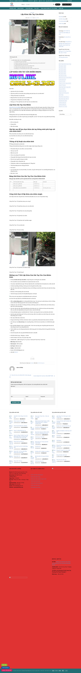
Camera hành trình (62, 79)
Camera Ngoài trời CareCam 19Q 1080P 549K (43, 375)
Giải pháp (32, 12)
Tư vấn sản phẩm (62, 21)
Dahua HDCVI (68, 83)
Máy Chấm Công (62, 98)
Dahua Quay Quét (62, 87)
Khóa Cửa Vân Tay (62, 91)
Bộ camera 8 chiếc (62, 73)
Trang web (43, 396)
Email (27, 396)
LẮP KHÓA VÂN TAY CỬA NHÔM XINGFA (21, 60)
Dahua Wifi (68, 87)
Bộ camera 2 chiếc (62, 67)
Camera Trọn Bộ (62, 81)
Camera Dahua (68, 77)
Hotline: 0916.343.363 (6, 670)
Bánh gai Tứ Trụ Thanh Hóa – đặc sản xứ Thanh (65, 52)
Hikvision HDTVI (62, 89)
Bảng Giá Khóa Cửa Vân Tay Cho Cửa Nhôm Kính (24, 65)
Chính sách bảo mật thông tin (37, 474)
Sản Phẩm (20, 8)
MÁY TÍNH (61, 94)
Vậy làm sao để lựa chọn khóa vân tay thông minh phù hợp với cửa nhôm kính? (30, 63)
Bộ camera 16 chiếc (62, 75)
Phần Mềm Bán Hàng (63, 100)
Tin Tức (36, 8)
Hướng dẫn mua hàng (35, 487)
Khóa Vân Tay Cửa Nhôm (15, 107)
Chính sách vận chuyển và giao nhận (38, 478)
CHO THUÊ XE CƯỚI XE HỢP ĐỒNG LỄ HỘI (64, 32)
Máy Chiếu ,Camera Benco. (64, 96)
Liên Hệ (61, 8)
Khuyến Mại (29, 8)
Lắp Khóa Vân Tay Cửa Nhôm (21, 61)
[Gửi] (54, 5)
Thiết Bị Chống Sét (62, 102)
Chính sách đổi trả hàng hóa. (37, 483)
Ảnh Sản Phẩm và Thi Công (49, 8)
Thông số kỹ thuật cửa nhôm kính (21, 64)
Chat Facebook (5, 667)
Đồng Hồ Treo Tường (63, 106)
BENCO (16, 352)
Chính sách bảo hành (35, 485)
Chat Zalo (4, 664)
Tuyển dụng (61, 23)
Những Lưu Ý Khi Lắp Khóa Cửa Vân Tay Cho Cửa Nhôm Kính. (27, 68)
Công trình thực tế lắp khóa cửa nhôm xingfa (23, 67)
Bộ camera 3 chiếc (62, 69)
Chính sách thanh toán (35, 481)
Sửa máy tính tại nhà (63, 57)
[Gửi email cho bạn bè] (33, 359)
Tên (12, 396)
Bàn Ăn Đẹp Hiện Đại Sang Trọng (65, 64)
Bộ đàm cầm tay (62, 77)
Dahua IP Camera (62, 85)
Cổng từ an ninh (62, 83)
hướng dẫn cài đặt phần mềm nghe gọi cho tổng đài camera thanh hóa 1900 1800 (65, 44)
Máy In (67, 98)
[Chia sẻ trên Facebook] (31, 359)
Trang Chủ (12, 8)
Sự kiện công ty (62, 18)
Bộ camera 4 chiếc (62, 71)
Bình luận (13, 386)
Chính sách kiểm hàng (35, 476)
